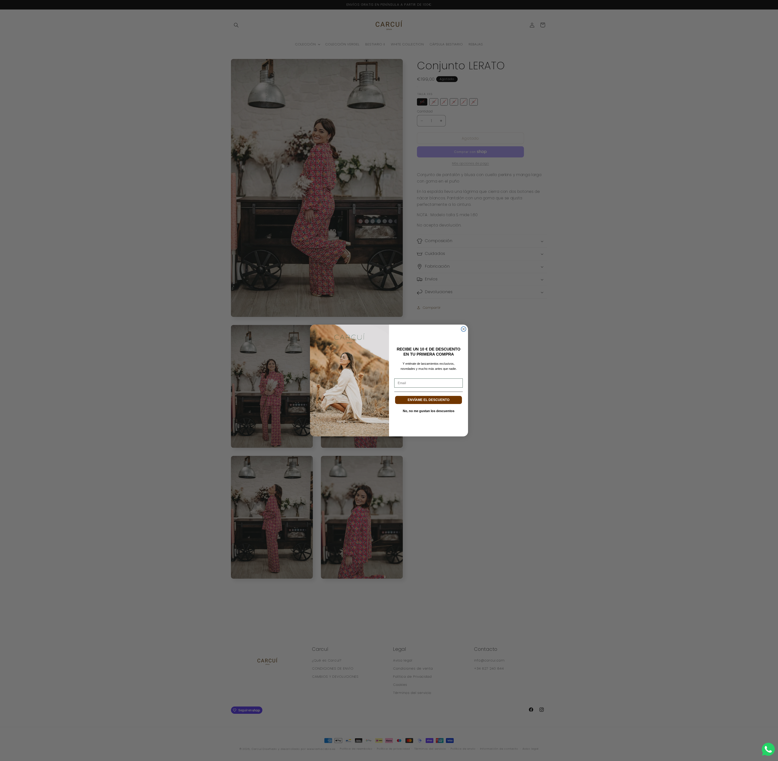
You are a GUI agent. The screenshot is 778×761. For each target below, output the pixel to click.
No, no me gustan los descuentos (428, 411)
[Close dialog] (463, 329)
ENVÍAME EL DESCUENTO (428, 400)
